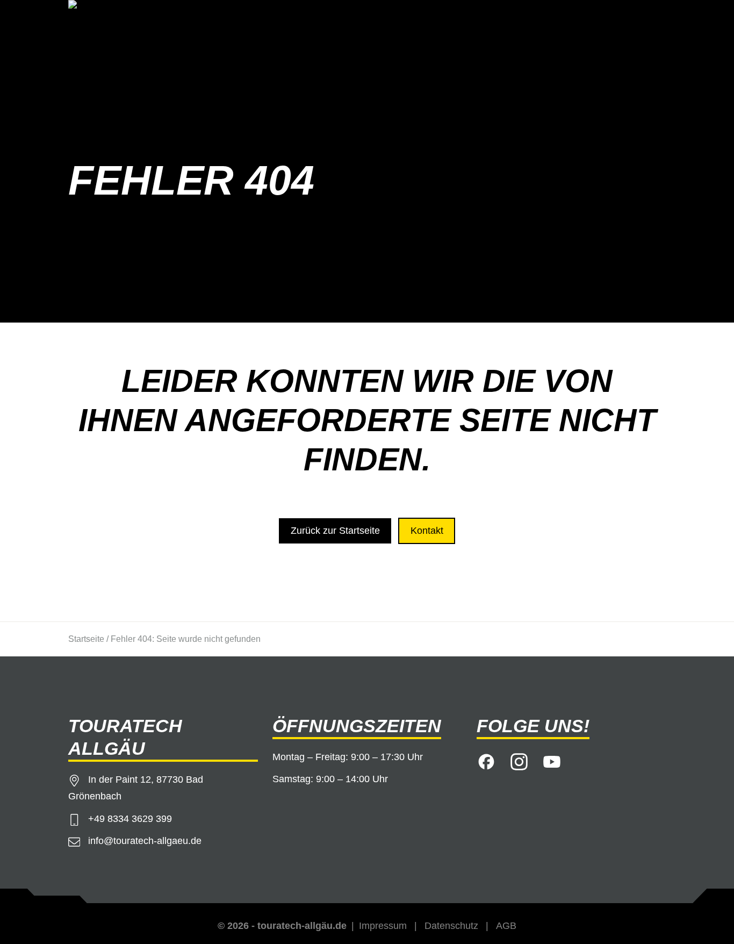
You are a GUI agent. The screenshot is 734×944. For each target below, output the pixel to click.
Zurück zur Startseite (335, 530)
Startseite (86, 638)
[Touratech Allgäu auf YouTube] (552, 760)
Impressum (383, 925)
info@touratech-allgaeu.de (145, 840)
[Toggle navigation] (651, 20)
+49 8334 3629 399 (130, 818)
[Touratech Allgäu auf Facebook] (486, 760)
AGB (506, 925)
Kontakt (427, 530)
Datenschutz (451, 925)
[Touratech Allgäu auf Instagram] (519, 760)
